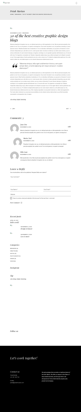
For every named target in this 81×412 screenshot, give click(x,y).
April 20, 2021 (14, 220)
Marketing (23, 99)
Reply (69, 126)
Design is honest (26, 229)
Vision (12, 261)
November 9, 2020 (15, 33)
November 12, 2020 (26, 226)
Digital (18, 99)
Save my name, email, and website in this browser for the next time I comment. (34, 198)
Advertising (13, 99)
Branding (18, 14)
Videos (12, 258)
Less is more (25, 236)
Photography (14, 256)
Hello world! (14, 222)
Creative (13, 251)
